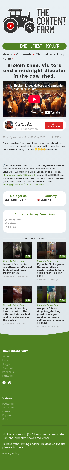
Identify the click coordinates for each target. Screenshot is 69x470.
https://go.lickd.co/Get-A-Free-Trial (23, 184)
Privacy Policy (10, 453)
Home (7, 54)
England (46, 199)
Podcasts (8, 372)
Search (6, 419)
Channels (24, 54)
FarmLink (7, 375)
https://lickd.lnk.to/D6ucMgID (19, 175)
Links (5, 360)
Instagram (14, 220)
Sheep (8, 199)
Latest (6, 411)
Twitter (12, 223)
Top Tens (8, 407)
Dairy (23, 199)
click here (17, 447)
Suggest (7, 364)
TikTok (11, 226)
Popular (7, 415)
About (6, 356)
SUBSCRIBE (54, 126)
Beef (16, 199)
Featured (8, 403)
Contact (7, 368)
